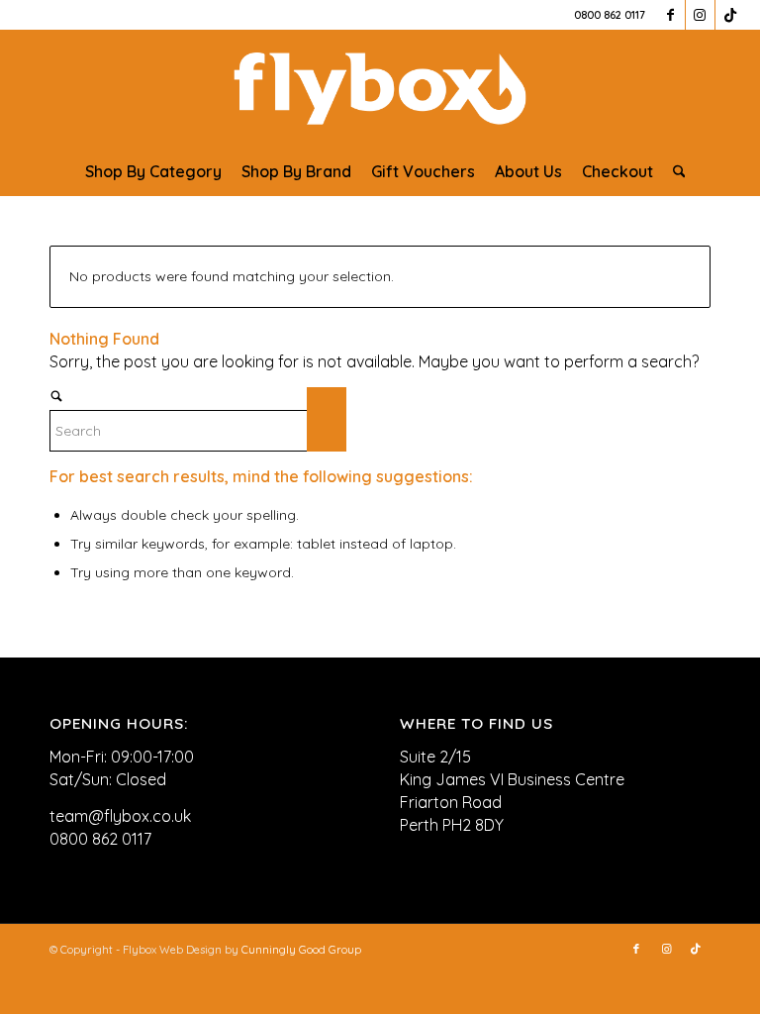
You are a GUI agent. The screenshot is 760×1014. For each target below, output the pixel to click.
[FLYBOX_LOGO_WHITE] (379, 88)
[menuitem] (153, 171)
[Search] (674, 171)
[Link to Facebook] (670, 15)
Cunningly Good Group (301, 950)
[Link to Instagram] (700, 15)
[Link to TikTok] (730, 15)
